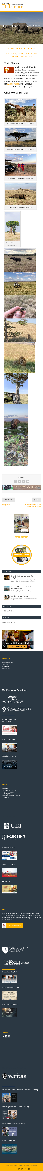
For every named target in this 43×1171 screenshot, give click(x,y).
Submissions (5, 669)
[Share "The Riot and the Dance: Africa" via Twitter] (19, 481)
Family (16, 581)
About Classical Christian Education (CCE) (9, 792)
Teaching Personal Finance (19, 596)
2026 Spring (14, 580)
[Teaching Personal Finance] (6, 597)
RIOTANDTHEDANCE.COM (21, 48)
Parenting (26, 581)
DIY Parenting (28, 580)
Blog (18, 580)
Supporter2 (32, 581)
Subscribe (5, 664)
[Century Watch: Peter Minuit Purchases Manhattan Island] (6, 588)
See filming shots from (22, 55)
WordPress (34, 1165)
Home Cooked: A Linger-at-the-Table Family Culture (22, 577)
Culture (22, 580)
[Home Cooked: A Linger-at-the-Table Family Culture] (6, 577)
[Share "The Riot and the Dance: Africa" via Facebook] (15, 481)
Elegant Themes (18, 1165)
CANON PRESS (13, 84)
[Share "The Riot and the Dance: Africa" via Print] (28, 481)
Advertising (5, 666)
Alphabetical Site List (8, 623)
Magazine (21, 581)
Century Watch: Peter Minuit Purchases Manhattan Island (23, 587)
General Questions (7, 662)
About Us (5, 789)
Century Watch (24, 591)
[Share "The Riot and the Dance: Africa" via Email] (24, 481)
